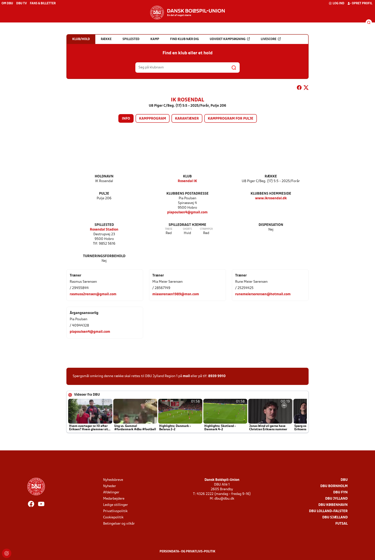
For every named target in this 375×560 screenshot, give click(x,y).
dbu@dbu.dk (224, 498)
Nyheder (109, 486)
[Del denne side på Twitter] (306, 88)
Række (271, 176)
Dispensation (271, 225)
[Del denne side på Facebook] (299, 88)
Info (126, 118)
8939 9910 (217, 376)
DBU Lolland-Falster (328, 511)
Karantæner (187, 118)
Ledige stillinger (115, 505)
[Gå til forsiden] (187, 12)
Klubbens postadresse (187, 193)
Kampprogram (152, 118)
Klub (187, 176)
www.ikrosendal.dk (271, 198)
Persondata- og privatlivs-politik (187, 551)
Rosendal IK (187, 181)
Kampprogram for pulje (230, 118)
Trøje (168, 229)
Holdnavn (104, 176)
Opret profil (362, 3)
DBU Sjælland (335, 517)
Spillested (104, 225)
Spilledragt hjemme (187, 225)
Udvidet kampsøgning (228, 39)
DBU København (333, 505)
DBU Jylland (336, 498)
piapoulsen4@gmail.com (187, 212)
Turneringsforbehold (104, 256)
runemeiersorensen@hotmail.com (263, 294)
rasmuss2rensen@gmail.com (93, 294)
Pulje (104, 193)
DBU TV (21, 3)
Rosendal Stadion (104, 229)
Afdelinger (111, 492)
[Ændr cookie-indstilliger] (6, 553)
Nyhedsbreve (113, 480)
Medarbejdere (113, 498)
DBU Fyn (340, 492)
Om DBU (7, 3)
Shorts (187, 229)
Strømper (206, 229)
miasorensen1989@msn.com (175, 294)
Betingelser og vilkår (119, 523)
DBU (344, 480)
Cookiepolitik (113, 517)
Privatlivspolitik (115, 511)
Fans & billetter (43, 3)
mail (186, 376)
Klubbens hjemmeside (271, 193)
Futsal (341, 523)
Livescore (268, 39)
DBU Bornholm (334, 486)
